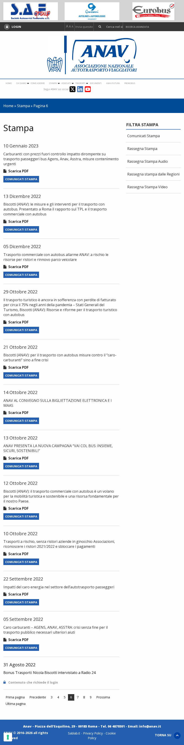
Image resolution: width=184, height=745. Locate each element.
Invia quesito (84, 26)
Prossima (103, 697)
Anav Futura (113, 83)
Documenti (96, 83)
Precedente (37, 697)
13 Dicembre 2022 (22, 196)
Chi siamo (21, 83)
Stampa (53, 83)
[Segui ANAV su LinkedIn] (81, 89)
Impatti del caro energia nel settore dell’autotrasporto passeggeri (58, 587)
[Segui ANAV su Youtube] (88, 89)
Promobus (129, 83)
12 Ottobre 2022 (20, 483)
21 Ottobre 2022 (20, 347)
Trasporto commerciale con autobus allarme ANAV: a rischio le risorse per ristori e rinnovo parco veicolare (55, 257)
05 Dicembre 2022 (22, 246)
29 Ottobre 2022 (20, 292)
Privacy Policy (93, 733)
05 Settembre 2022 (23, 619)
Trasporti (80, 83)
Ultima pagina (16, 704)
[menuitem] (8, 83)
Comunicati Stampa (21, 179)
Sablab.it (74, 733)
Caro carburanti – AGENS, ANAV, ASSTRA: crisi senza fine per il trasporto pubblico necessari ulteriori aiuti (55, 630)
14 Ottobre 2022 (20, 392)
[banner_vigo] (92, 10)
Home (9, 83)
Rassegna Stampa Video (147, 186)
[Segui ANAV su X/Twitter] (73, 89)
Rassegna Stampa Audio (147, 161)
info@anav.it (150, 726)
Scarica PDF (17, 171)
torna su (164, 735)
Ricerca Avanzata (137, 27)
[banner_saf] (30, 10)
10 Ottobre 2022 (20, 534)
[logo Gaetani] (153, 10)
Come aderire (38, 83)
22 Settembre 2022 (23, 579)
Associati (66, 83)
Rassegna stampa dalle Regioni (153, 174)
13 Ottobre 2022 (20, 438)
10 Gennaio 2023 (20, 146)
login (54, 682)
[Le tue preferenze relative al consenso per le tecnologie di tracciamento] (8, 737)
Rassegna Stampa (142, 148)
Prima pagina (15, 697)
